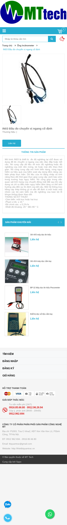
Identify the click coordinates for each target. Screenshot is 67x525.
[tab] (33, 152)
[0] (59, 32)
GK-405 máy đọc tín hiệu (40, 235)
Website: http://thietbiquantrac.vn (18, 448)
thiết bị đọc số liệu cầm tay (41, 314)
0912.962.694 (16, 413)
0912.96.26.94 (35, 407)
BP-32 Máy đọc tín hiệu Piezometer (45, 288)
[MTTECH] (33, 13)
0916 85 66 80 (29, 439)
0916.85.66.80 (17, 407)
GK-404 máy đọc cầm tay (40, 261)
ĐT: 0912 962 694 (11, 439)
